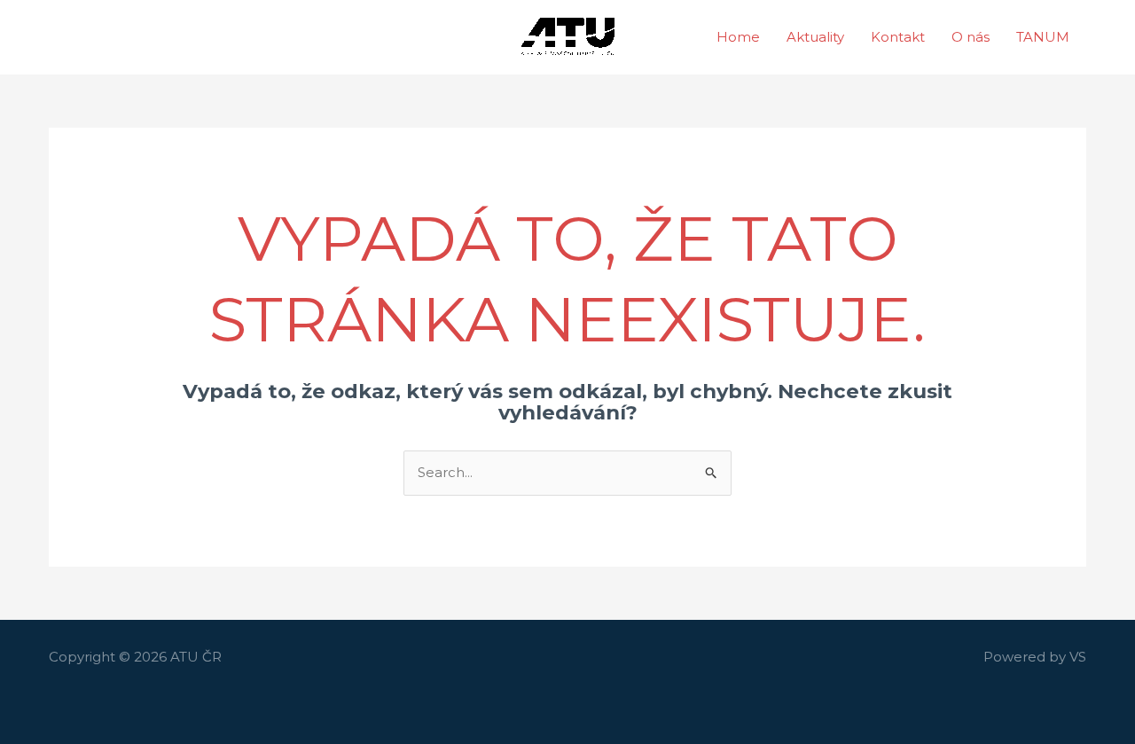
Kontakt (898, 36)
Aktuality (815, 36)
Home (738, 36)
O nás (970, 36)
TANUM (1042, 36)
